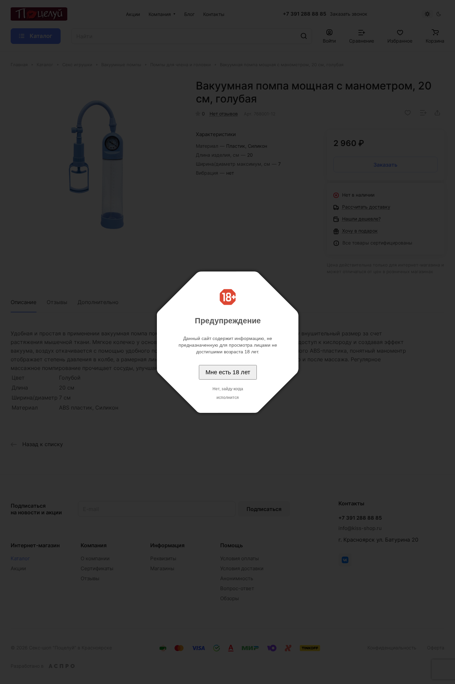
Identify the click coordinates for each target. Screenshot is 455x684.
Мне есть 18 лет (228, 372)
